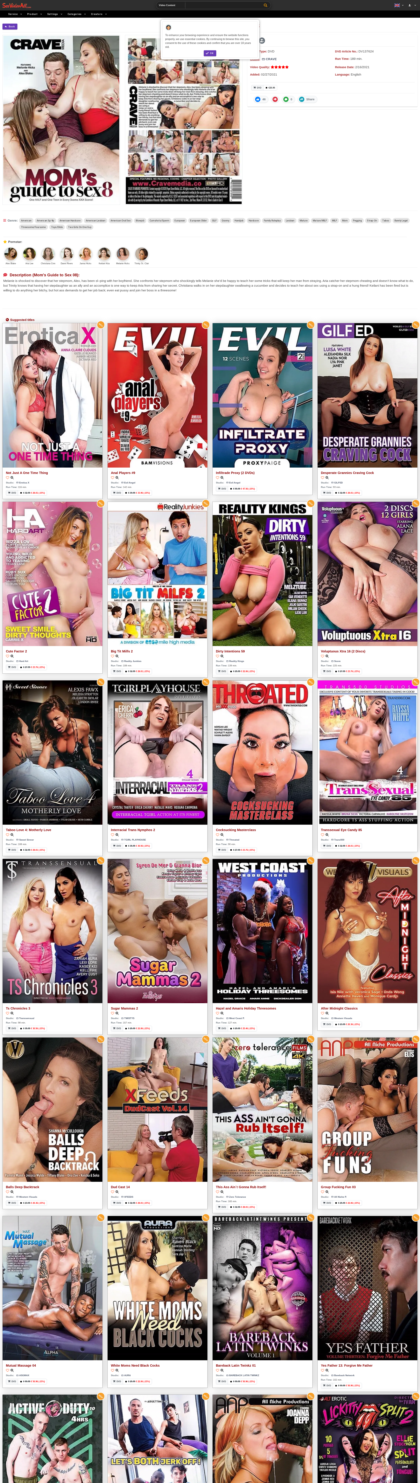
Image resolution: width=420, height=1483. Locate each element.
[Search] (266, 5)
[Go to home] (16, 5)
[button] (262, 41)
